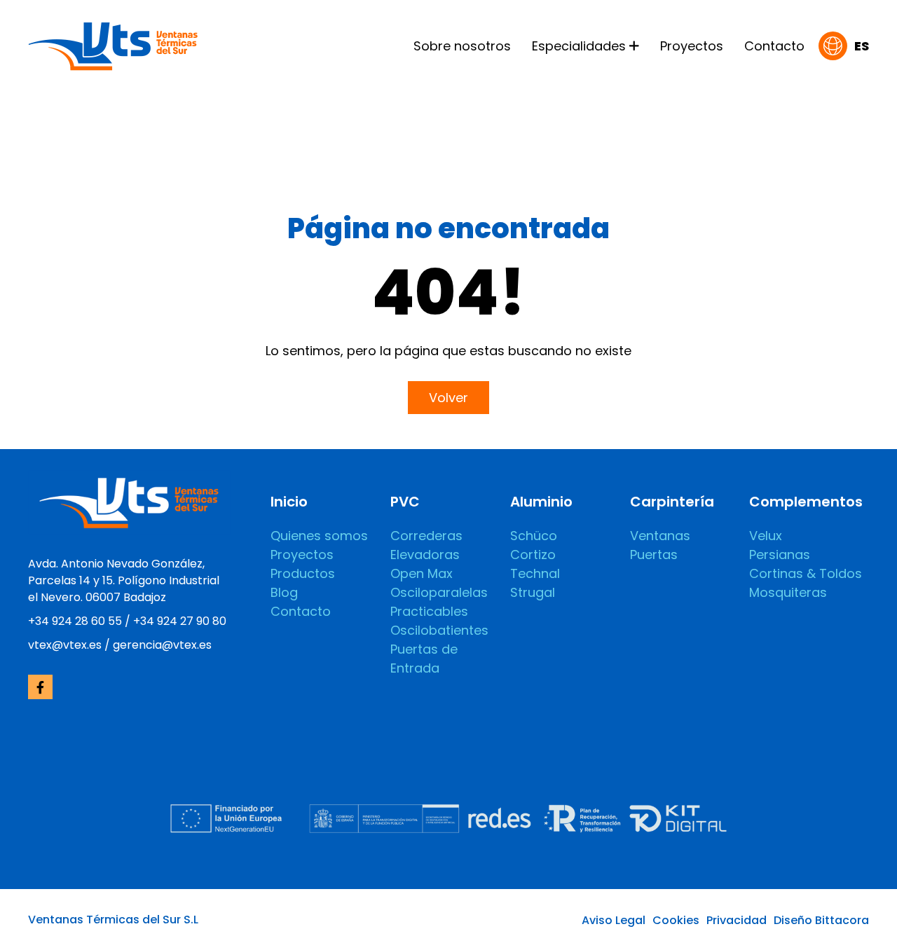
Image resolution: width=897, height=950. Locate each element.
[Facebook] (40, 687)
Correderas (426, 535)
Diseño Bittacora (821, 920)
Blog (284, 592)
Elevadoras (425, 554)
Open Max (421, 573)
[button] (844, 46)
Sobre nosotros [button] (462, 46)
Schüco (533, 535)
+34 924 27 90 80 (179, 621)
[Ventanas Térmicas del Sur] (113, 44)
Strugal (532, 592)
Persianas (779, 554)
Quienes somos (319, 535)
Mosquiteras (788, 592)
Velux (765, 535)
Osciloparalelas (439, 592)
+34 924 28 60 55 (75, 621)
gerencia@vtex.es (162, 645)
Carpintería (672, 501)
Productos (303, 573)
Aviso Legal (613, 920)
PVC (405, 501)
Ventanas (660, 535)
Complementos (806, 501)
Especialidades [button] (579, 46)
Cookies (675, 920)
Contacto (301, 611)
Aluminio (541, 501)
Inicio (289, 501)
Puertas (654, 554)
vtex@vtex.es (65, 645)
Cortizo (533, 554)
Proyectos (302, 554)
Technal (535, 573)
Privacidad (736, 920)
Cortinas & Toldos (805, 573)
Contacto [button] (774, 46)
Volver (448, 397)
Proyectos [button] (691, 46)
